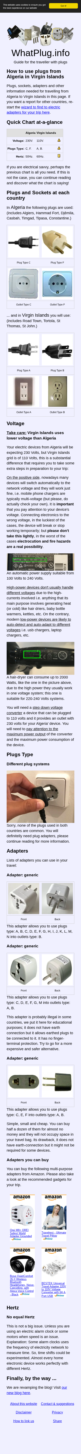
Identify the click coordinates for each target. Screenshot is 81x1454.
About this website (23, 1404)
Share (57, 1421)
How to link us (23, 1421)
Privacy (57, 1412)
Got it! (63, 5)
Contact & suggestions (57, 1404)
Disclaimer (24, 1412)
